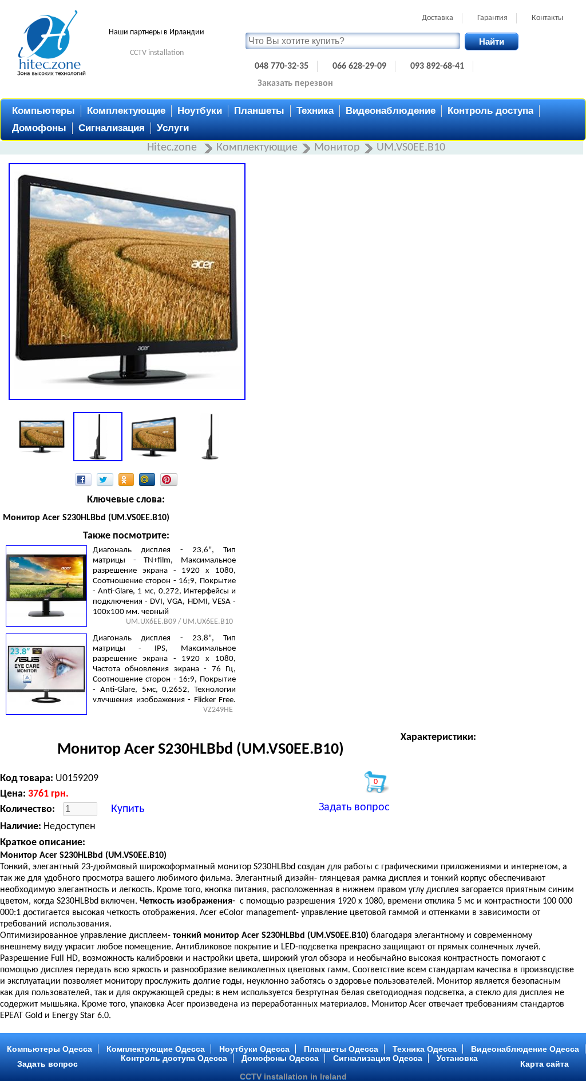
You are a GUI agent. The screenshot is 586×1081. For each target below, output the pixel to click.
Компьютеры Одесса (49, 1049)
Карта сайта (544, 1063)
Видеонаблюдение (390, 110)
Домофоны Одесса (280, 1058)
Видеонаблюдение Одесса (525, 1049)
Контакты (547, 18)
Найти (491, 41)
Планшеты (259, 110)
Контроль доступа (490, 110)
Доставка (437, 18)
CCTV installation (157, 53)
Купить (127, 809)
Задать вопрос (354, 807)
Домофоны (39, 127)
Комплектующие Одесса (155, 1049)
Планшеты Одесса (341, 1049)
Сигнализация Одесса (377, 1058)
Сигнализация (111, 127)
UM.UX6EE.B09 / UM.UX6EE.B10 (179, 621)
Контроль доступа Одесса (174, 1058)
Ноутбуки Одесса (254, 1049)
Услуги (173, 127)
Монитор (337, 147)
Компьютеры (43, 110)
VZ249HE (218, 710)
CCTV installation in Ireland (293, 1076)
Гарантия (492, 18)
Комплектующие (126, 110)
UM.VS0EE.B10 (411, 147)
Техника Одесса (425, 1049)
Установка (457, 1058)
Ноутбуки (199, 110)
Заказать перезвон (295, 83)
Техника (315, 110)
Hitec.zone (173, 147)
